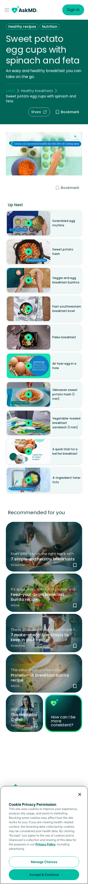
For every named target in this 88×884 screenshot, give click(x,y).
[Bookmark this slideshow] (74, 565)
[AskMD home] (24, 10)
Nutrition (49, 26)
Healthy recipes (22, 26)
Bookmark (70, 111)
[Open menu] (8, 10)
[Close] (79, 794)
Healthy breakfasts (37, 90)
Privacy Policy (45, 844)
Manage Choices (44, 862)
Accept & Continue (44, 875)
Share (36, 111)
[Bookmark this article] (74, 605)
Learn (10, 90)
